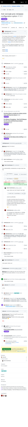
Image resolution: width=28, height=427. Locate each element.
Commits (14, 27)
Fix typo (7, 129)
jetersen (3, 21)
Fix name (7, 73)
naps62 (7, 326)
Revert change (8, 71)
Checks (22, 27)
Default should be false (10, 245)
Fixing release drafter (13, 329)
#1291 (6, 49)
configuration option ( (10, 342)
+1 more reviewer (4, 358)
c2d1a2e (25, 229)
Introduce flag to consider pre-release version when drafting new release (14, 387)
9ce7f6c (25, 103)
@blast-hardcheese (6, 317)
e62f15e (25, 248)
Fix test (7, 83)
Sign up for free (6, 349)
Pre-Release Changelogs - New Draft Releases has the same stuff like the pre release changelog (15, 121)
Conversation (6, 27)
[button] (12, 33)
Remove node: (8, 107)
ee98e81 (25, 71)
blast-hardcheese (8, 159)
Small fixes (7, 248)
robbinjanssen (7, 31)
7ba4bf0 (25, 73)
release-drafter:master (6, 22)
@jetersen (4, 146)
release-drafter (7, 6)
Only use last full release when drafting (15, 136)
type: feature (16, 293)
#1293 (6, 51)
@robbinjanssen (6, 314)
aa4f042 (25, 107)
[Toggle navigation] (2, 2)
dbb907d (25, 129)
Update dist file (9, 229)
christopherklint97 (8, 335)
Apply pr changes (9, 226)
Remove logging (8, 103)
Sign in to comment (21, 350)
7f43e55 (25, 245)
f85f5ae (25, 226)
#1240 (14, 36)
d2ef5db (25, 83)
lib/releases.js (10, 174)
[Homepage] (14, 2)
